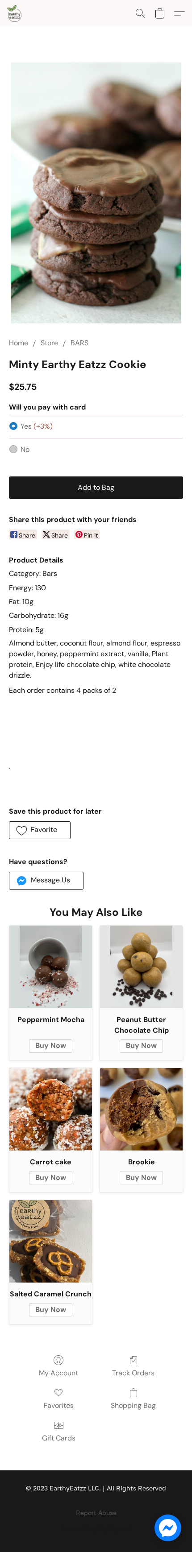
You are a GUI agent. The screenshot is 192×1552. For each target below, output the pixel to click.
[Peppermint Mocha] (50, 967)
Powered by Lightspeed (96, 1528)
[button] (14, 13)
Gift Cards (58, 1438)
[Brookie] (141, 1109)
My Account (58, 1373)
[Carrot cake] (50, 1109)
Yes (37, 426)
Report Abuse (96, 1512)
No (25, 449)
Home (18, 343)
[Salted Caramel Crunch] (50, 1241)
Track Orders (133, 1373)
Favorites (59, 1405)
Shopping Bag (133, 1405)
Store (49, 343)
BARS (79, 343)
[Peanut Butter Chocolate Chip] (141, 967)
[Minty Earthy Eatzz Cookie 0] (96, 192)
